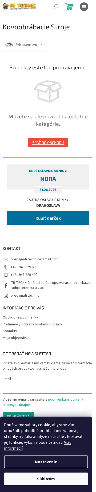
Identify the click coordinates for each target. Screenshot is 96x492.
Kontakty (10, 331)
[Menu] (84, 6)
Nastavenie (46, 462)
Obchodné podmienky (20, 317)
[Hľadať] (56, 6)
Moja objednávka (16, 338)
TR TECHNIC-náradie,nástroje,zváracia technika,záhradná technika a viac (52, 285)
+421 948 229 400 (24, 274)
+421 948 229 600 (24, 267)
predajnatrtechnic (25, 295)
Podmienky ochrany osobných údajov (32, 324)
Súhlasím (46, 479)
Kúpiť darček (48, 217)
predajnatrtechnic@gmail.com (35, 259)
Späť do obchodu (48, 142)
